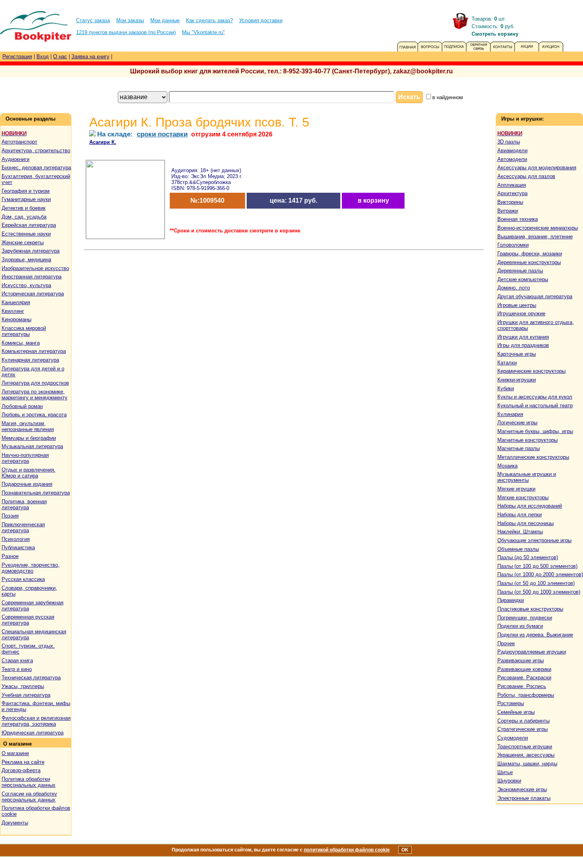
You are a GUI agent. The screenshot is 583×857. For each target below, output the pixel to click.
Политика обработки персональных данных (29, 782)
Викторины (510, 202)
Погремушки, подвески (524, 618)
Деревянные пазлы (520, 271)
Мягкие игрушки (516, 489)
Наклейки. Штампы (520, 532)
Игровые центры (516, 305)
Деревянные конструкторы (529, 262)
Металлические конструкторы (533, 457)
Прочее (506, 643)
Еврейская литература (29, 225)
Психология (16, 539)
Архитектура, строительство (36, 150)
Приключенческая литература (23, 527)
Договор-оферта (21, 770)
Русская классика (23, 579)
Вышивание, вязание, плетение (535, 237)
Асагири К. (102, 142)
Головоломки (513, 245)
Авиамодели (512, 150)
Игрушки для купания (523, 337)
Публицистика (18, 547)
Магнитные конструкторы (527, 440)
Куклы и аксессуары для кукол (534, 397)
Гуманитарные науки (26, 199)
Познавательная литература (36, 493)
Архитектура (512, 193)
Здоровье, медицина (26, 260)
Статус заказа (93, 20)
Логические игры (517, 423)
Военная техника (517, 219)
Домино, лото (513, 288)
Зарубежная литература (30, 251)
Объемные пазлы (518, 549)
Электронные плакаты (523, 798)
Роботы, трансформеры (525, 695)
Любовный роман (22, 406)
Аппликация (511, 185)
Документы (15, 823)
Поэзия (10, 516)
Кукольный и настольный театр (535, 405)
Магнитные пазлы (518, 448)
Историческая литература (33, 294)
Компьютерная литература (34, 351)
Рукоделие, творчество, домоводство (30, 568)
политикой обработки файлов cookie (347, 850)
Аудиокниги (15, 159)
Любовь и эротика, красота (34, 415)
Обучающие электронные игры (534, 540)
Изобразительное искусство (35, 268)
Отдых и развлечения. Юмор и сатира (29, 473)
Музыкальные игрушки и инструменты (526, 477)
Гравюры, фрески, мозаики (529, 254)
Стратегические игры (522, 729)
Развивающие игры (520, 660)
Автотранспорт (19, 142)
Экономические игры (522, 789)
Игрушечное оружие (521, 313)
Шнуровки (509, 781)
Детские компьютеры (522, 279)
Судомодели (512, 738)
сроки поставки (162, 134)
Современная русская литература (28, 620)
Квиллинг (13, 311)
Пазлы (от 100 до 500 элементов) (537, 566)
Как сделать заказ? (209, 20)
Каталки (507, 363)
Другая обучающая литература (534, 296)
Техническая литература (31, 678)
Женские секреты (23, 242)
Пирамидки (510, 600)
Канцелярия (16, 302)
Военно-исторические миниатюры (537, 228)
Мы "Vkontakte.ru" (203, 32)
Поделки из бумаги (520, 626)
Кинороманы (16, 319)
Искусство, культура (26, 285)
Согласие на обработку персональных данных (29, 797)
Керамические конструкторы (531, 371)
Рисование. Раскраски (524, 678)
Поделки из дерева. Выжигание (535, 635)
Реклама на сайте (23, 762)
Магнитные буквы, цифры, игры (535, 431)
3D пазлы (508, 142)
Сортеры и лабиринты (523, 721)
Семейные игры (516, 712)
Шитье (505, 772)
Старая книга (17, 660)
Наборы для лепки (519, 515)
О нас (60, 56)
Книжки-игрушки (516, 380)
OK (404, 850)
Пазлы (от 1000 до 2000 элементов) (540, 574)
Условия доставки (260, 20)
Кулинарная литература (30, 360)
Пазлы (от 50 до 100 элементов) (536, 583)
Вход (42, 56)
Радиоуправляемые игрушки (531, 652)
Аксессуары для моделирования (536, 168)
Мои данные (165, 20)
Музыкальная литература (32, 446)
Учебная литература (26, 695)
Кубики (505, 388)
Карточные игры (516, 354)
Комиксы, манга (21, 343)
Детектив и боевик (24, 208)
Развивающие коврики (524, 669)
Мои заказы (130, 20)
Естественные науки (26, 234)
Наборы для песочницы (525, 523)
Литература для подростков (35, 383)
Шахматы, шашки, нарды (527, 764)
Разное (10, 556)
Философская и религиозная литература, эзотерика (36, 721)
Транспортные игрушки (524, 747)
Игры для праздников (523, 345)
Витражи (507, 211)
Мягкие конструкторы (522, 497)
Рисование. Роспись (521, 686)
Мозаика (507, 466)
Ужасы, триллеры (23, 686)
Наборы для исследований (529, 506)
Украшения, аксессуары (525, 755)
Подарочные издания (27, 484)
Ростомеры (510, 703)
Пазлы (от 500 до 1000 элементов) (538, 592)
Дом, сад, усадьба (24, 217)
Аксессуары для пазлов (526, 176)
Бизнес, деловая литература (36, 168)
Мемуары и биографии (29, 438)
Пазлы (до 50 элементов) (527, 557)
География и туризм (26, 191)
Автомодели (512, 159)
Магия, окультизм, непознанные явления (28, 426)
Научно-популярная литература (25, 458)
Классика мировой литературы (24, 331)
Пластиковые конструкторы (530, 609)
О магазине (15, 753)
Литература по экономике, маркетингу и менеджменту (34, 395)
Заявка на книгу (90, 56)
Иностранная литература (31, 277)
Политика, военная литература (24, 504)
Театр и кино (17, 669)
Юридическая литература (32, 733)
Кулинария (510, 414)
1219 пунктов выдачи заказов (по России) (126, 32)
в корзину (373, 200)
